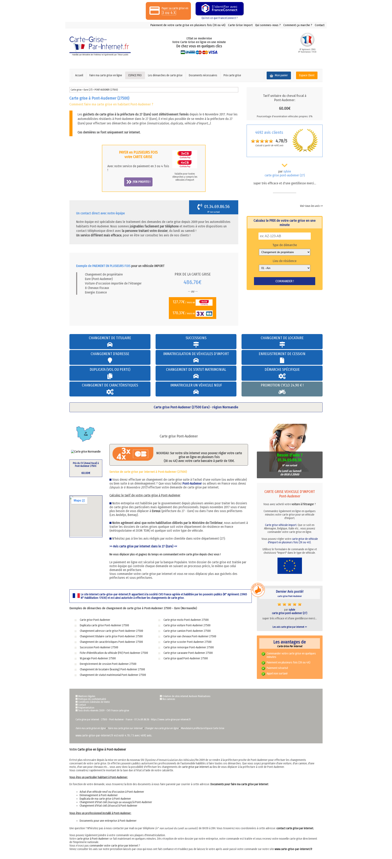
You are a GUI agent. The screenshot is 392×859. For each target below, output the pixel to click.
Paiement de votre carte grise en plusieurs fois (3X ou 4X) (187, 25)
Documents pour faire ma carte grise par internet (239, 784)
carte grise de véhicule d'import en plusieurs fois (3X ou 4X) (293, 540)
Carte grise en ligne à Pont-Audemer (102, 749)
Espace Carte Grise (214, 728)
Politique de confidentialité (92, 699)
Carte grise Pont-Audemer (95, 620)
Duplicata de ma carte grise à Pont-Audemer (105, 798)
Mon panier (281, 75)
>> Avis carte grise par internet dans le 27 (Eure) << (143, 546)
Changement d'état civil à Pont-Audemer (116, 802)
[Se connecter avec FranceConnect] (220, 8)
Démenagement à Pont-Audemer (99, 795)
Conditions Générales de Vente (94, 702)
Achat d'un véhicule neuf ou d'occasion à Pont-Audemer (112, 792)
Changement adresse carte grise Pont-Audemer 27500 (111, 631)
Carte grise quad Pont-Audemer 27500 (186, 658)
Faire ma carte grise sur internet (125, 728)
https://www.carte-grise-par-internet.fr (171, 719)
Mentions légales (86, 696)
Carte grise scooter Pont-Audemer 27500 (188, 642)
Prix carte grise (232, 75)
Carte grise (76, 89)
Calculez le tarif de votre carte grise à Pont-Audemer (144, 495)
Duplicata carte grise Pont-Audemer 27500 (104, 625)
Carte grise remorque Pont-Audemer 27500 (189, 647)
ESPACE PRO (135, 75)
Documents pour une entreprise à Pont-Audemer (108, 820)
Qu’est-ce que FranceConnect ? (220, 18)
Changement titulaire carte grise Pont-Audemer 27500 (111, 636)
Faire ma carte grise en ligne (105, 75)
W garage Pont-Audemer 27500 (98, 658)
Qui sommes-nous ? (268, 25)
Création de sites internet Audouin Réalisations (186, 696)
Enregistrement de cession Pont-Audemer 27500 (108, 664)
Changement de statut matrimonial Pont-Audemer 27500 (113, 675)
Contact (319, 25)
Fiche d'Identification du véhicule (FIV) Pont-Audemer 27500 (114, 653)
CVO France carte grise (118, 710)
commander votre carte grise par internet (113, 845)
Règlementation (86, 707)
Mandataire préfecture (193, 728)
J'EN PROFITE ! (141, 182)
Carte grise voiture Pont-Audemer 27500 (187, 625)
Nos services (169, 699)
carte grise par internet (195, 767)
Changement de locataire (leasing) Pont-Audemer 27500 (112, 669)
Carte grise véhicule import (280, 525)
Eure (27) (88, 89)
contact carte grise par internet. (295, 828)
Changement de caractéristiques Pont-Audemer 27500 (111, 642)
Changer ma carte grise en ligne (161, 728)
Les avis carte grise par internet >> (290, 626)
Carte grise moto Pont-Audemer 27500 (186, 620)
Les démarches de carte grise (165, 75)
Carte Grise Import (240, 25)
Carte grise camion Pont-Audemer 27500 (187, 631)
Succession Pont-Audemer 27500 (99, 647)
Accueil (79, 75)
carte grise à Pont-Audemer (93, 838)
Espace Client (306, 75)
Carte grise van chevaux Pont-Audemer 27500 (190, 636)
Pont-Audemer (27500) (106, 89)
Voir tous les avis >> (311, 206)
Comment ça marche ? (297, 25)
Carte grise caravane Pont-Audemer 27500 (188, 653)
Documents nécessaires (203, 75)
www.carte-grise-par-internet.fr (293, 849)
